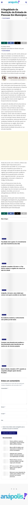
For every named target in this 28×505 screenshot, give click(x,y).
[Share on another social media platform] (24, 43)
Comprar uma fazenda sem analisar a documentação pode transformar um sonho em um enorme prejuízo (12, 344)
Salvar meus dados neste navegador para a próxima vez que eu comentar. (14, 427)
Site (2, 420)
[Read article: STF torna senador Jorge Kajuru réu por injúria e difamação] (6, 467)
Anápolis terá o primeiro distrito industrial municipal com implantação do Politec (17, 455)
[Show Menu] (2, 2)
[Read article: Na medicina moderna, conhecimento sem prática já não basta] (14, 307)
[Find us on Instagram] (13, 489)
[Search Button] (26, 2)
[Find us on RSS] (16, 489)
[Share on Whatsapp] (4, 43)
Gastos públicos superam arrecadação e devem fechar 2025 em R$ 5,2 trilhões (17, 443)
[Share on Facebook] (11, 43)
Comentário (4, 388)
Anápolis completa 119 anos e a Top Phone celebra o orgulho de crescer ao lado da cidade (13, 268)
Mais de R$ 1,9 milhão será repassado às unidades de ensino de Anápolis (16, 449)
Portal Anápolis (6, 18)
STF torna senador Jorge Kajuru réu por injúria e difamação (16, 467)
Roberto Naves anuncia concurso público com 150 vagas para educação (16, 461)
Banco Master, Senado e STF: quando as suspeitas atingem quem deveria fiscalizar (13, 370)
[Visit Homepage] (14, 2)
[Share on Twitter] (17, 43)
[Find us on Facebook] (11, 489)
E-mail (3, 413)
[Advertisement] (14, 145)
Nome (3, 407)
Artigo (4, 238)
